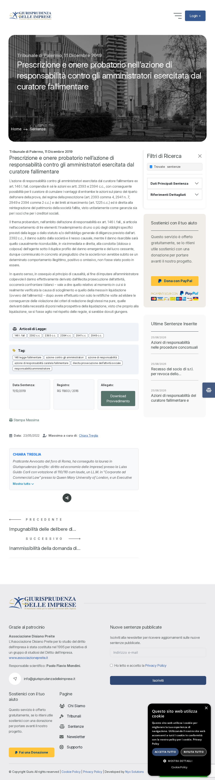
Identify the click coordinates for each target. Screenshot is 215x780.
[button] (179, 761)
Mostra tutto (22, 483)
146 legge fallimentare (27, 357)
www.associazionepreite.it (28, 658)
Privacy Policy (155, 665)
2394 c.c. (65, 335)
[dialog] (179, 740)
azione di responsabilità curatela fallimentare (41, 363)
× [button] (206, 708)
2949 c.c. (96, 335)
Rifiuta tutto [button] (194, 752)
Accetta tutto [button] (165, 752)
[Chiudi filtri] (199, 156)
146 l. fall (19, 335)
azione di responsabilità (102, 357)
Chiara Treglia (88, 435)
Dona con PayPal (178, 281)
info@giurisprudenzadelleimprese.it (49, 679)
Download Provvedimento (118, 398)
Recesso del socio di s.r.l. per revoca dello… (172, 371)
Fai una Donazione (33, 752)
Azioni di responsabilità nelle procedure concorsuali (174, 344)
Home (16, 129)
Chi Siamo (76, 706)
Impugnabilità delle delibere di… (42, 529)
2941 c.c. (81, 335)
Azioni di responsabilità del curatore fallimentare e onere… (173, 398)
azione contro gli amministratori (65, 357)
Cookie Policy (71, 771)
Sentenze (38, 129)
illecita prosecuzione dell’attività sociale (97, 363)
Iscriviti (158, 680)
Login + (195, 16)
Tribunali (74, 716)
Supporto (75, 747)
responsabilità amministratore (32, 368)
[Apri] (208, 390)
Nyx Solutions (134, 771)
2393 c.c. (50, 335)
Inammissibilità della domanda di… (44, 548)
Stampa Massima (26, 420)
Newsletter (76, 737)
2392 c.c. (34, 335)
